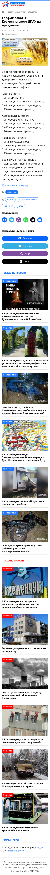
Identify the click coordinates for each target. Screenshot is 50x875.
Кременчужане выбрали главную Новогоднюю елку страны (22, 785)
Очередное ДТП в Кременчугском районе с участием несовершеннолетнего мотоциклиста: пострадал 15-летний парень (24, 548)
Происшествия (9, 281)
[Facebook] (4, 219)
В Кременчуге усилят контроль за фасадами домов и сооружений (22, 741)
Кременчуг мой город (15, 185)
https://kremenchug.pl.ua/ (32, 867)
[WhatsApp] (25, 219)
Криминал (7, 468)
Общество (11, 192)
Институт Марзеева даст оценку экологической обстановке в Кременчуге (21, 695)
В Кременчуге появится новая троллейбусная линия (20, 829)
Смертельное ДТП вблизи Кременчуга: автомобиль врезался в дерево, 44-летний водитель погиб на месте (25, 410)
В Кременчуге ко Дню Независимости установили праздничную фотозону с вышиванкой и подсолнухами (25, 363)
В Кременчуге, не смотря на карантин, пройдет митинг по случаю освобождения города (20, 604)
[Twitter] (32, 219)
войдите (39, 847)
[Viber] (18, 219)
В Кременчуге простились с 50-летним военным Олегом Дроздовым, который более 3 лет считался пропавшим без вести (22, 316)
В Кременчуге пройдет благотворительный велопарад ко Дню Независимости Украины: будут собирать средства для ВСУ (24, 457)
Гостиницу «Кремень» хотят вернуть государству (24, 650)
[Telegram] (11, 219)
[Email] (39, 219)
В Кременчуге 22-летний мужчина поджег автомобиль (23, 503)
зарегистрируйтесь (17, 850)
